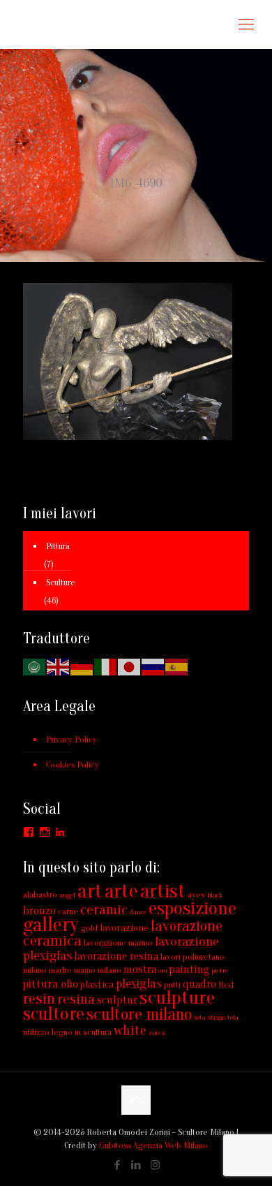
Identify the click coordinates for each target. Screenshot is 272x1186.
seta (200, 1017)
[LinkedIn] (136, 1165)
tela (233, 1017)
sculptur (117, 1000)
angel (67, 895)
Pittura (58, 546)
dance (138, 911)
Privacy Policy (71, 739)
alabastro (40, 894)
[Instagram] (155, 1165)
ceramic (104, 909)
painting (189, 969)
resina (76, 998)
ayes (196, 894)
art (90, 891)
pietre (219, 970)
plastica (97, 984)
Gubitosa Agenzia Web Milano (153, 1145)
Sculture (60, 582)
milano (109, 970)
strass (216, 1017)
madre (60, 970)
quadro (199, 984)
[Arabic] (35, 666)
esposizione (192, 908)
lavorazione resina (116, 956)
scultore (53, 1014)
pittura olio (50, 983)
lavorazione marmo (118, 942)
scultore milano (139, 1014)
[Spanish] (177, 666)
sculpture (177, 997)
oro (162, 970)
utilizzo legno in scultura (67, 1032)
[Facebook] (117, 1165)
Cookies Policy (72, 764)
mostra (139, 969)
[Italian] (106, 666)
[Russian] (153, 666)
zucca (157, 1032)
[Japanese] (130, 666)
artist (163, 891)
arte (121, 891)
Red (226, 984)
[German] (82, 666)
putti (172, 984)
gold (89, 928)
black (214, 895)
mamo (85, 970)
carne (68, 911)
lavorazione (124, 928)
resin (39, 999)
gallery (51, 925)
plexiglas (139, 983)
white (130, 1031)
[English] (58, 666)
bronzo (39, 911)
